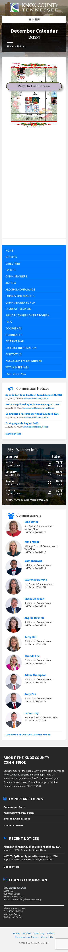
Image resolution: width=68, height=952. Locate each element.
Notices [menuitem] (27, 933)
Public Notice (48, 407)
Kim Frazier (31, 542)
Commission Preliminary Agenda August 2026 (32, 413)
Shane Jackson (34, 599)
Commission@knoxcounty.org (26, 899)
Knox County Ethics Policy (19, 812)
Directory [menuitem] (39, 933)
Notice (45, 398)
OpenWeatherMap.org (36, 499)
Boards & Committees (17, 818)
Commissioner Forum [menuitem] (26, 937)
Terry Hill (30, 637)
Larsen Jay (31, 713)
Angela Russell (34, 618)
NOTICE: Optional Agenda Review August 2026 (32, 404)
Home (10, 46)
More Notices (13, 434)
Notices (21, 46)
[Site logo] (34, 14)
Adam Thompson (35, 675)
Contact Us (34, 782)
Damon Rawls (33, 561)
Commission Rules (14, 807)
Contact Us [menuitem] (47, 937)
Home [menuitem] (16, 933)
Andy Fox (30, 694)
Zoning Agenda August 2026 (21, 423)
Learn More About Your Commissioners (27, 734)
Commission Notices (31, 398)
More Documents (13, 825)
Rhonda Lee (32, 656)
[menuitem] (34, 250)
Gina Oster (31, 522)
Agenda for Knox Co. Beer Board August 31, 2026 (33, 395)
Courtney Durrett (35, 580)
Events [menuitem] (51, 933)
